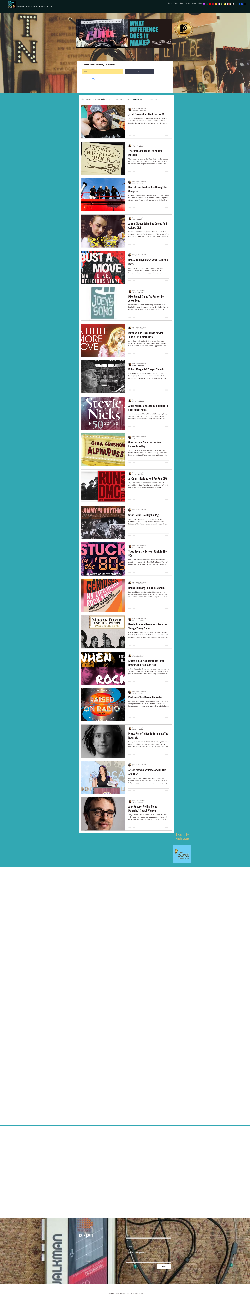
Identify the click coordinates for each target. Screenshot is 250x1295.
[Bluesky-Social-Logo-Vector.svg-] (242, 4)
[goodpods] (225, 4)
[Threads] (245, 4)
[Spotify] (207, 4)
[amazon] (216, 4)
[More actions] (168, 109)
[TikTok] (233, 4)
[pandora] (219, 4)
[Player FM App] (228, 4)
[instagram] (236, 4)
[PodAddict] (230, 4)
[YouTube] (210, 4)
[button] (170, 99)
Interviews (137, 99)
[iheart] (213, 4)
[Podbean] (222, 4)
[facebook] (239, 4)
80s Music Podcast (121, 99)
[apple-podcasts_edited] (204, 4)
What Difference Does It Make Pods (95, 99)
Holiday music (151, 99)
